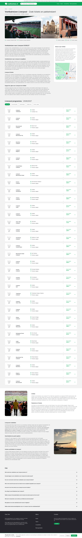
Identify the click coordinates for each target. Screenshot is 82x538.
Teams (61, 3)
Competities (66, 3)
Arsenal (13, 430)
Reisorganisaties (73, 3)
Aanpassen (62, 535)
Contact (56, 523)
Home (58, 3)
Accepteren (74, 535)
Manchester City (8, 430)
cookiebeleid (18, 536)
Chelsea (18, 430)
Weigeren (68, 535)
